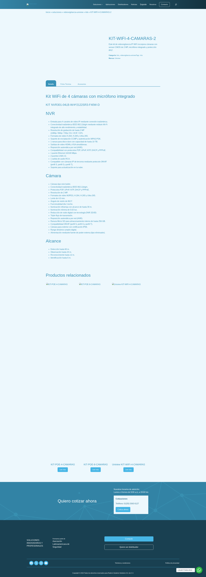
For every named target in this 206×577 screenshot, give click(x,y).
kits (86, 12)
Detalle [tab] (51, 84)
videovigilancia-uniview (73, 12)
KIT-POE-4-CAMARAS (63, 464)
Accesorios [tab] (82, 84)
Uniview (117, 58)
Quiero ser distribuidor (129, 547)
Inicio (48, 12)
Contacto (164, 4)
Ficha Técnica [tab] (65, 84)
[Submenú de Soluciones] (102, 4)
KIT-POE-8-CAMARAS (96, 464)
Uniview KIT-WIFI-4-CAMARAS (128, 464)
